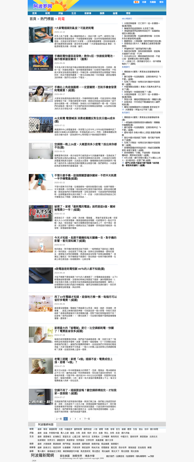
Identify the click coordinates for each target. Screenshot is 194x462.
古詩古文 (154, 436)
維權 (124, 429)
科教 (107, 429)
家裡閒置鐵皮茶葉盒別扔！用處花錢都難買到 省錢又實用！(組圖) (141, 149)
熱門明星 (67, 444)
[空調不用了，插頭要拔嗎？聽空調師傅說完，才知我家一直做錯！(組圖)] (41, 397)
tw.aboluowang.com (68, 458)
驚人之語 (65, 433)
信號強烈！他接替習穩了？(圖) (137, 92)
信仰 (146, 429)
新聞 (47, 13)
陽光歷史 (96, 451)
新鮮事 (88, 13)
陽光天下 (115, 451)
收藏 (144, 2)
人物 (95, 429)
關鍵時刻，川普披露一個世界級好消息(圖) (142, 41)
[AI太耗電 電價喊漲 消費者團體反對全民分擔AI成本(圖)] (41, 125)
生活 (73, 13)
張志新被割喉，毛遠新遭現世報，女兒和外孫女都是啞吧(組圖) (141, 37)
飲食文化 (47, 447)
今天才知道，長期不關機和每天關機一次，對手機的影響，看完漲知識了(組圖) (85, 239)
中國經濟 (68, 429)
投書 (101, 433)
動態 (72, 433)
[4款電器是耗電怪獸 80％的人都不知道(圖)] (41, 275)
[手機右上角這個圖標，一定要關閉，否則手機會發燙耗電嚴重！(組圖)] (41, 94)
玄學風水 (96, 436)
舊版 (136, 2)
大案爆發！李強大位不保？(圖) (139, 109)
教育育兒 (115, 436)
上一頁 (59, 419)
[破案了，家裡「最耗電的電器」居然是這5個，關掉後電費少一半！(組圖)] (41, 213)
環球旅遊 (132, 447)
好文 (95, 433)
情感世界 (57, 447)
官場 (112, 429)
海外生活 (86, 436)
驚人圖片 (42, 451)
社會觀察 (67, 447)
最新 (40, 429)
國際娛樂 (86, 444)
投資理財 (42, 440)
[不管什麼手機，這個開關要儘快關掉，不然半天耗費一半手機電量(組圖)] (41, 182)
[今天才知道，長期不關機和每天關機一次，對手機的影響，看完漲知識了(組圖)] (41, 244)
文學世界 (90, 440)
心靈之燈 (76, 436)
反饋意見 (120, 456)
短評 (89, 433)
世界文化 (51, 440)
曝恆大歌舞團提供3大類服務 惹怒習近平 (142, 107)
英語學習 (71, 440)
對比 (106, 433)
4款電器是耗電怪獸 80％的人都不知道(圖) (79, 268)
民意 (118, 433)
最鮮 (40, 447)
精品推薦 (105, 444)
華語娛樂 (57, 444)
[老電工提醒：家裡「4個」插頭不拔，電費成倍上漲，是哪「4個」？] (41, 366)
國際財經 (88, 429)
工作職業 (105, 436)
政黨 (84, 433)
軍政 (45, 429)
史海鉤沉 (57, 436)
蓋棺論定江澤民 (54, 451)
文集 (78, 433)
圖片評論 (125, 433)
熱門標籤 (47, 19)
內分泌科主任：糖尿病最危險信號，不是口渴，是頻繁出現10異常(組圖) (141, 57)
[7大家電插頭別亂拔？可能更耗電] (41, 35)
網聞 (101, 429)
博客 (128, 13)
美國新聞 (53, 429)
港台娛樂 (76, 444)
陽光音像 (135, 451)
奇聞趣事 (105, 447)
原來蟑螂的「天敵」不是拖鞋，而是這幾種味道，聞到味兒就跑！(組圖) (141, 154)
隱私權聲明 (141, 456)
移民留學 (86, 447)
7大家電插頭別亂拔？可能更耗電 (74, 28)
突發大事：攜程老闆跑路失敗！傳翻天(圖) (142, 99)
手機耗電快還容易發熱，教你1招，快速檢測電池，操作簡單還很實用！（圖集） (84, 58)
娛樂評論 (96, 444)
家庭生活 (67, 436)
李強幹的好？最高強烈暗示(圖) (137, 48)
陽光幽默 (106, 451)
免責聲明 (130, 456)
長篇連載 (100, 440)
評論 (60, 13)
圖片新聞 (154, 429)
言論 (45, 433)
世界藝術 (80, 440)
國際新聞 (78, 429)
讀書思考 (61, 440)
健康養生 (47, 436)
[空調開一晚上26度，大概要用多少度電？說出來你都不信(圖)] (41, 151)
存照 (112, 433)
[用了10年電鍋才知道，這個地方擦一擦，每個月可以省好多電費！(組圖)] (41, 303)
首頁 (34, 13)
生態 (135, 429)
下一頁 (87, 419)
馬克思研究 (85, 451)
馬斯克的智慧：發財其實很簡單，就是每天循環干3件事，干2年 (141, 52)
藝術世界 (134, 436)
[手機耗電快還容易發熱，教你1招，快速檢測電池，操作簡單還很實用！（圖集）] (41, 63)
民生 (118, 429)
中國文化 (125, 436)
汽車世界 (76, 447)
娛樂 (102, 13)
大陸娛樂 (47, 444)
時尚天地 (96, 447)
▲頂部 (151, 456)
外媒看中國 (54, 433)
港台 (141, 429)
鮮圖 (150, 447)
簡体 (161, 2)
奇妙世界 (123, 447)
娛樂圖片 (115, 444)
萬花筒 (114, 447)
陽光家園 (125, 451)
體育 (129, 429)
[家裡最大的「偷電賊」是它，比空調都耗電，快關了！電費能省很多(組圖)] (41, 335)
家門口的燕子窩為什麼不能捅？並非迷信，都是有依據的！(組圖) (140, 164)
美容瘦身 (144, 436)
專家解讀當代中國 (71, 451)
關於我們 (110, 456)
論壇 (115, 13)
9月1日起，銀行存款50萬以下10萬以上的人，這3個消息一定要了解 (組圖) (141, 159)
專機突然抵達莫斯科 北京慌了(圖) (139, 28)
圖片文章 (109, 440)
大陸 (61, 429)
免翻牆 (153, 2)
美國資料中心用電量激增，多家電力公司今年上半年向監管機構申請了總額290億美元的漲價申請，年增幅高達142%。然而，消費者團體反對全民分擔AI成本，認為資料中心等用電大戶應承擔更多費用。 (85, 132)
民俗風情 (142, 447)
